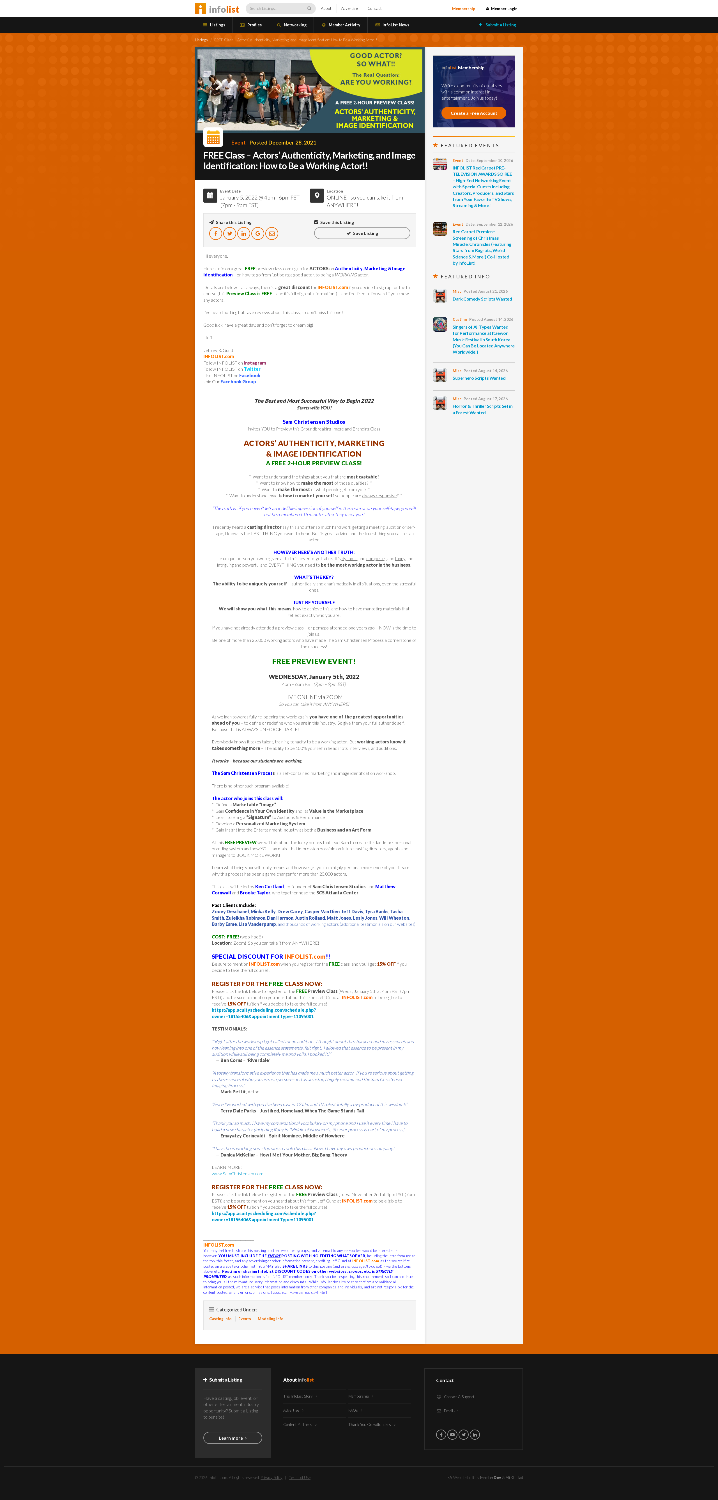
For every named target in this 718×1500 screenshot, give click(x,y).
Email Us (451, 1411)
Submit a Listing (500, 24)
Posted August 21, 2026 (486, 291)
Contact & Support (459, 1396)
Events (244, 1318)
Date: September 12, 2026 (489, 224)
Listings (217, 24)
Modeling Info (271, 1318)
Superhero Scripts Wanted (479, 378)
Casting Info (220, 1318)
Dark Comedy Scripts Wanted (482, 298)
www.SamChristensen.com (237, 1173)
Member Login (503, 8)
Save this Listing (336, 222)
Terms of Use (299, 1477)
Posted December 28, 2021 (283, 142)
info (224, 9)
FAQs (353, 1410)
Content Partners (298, 1424)
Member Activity (344, 24)
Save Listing (365, 233)
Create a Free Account (474, 113)
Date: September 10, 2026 (489, 160)
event (238, 142)
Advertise (349, 8)
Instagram (255, 362)
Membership (463, 8)
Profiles (254, 24)
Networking (295, 24)
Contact (374, 8)
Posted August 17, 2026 (486, 399)
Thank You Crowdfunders (370, 1424)
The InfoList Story (298, 1396)
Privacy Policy (271, 1477)
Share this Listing (233, 222)
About (326, 8)
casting (460, 319)
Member (490, 1477)
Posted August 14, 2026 (491, 319)
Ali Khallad (514, 1477)
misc (457, 291)
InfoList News (395, 24)
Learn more (231, 1438)
